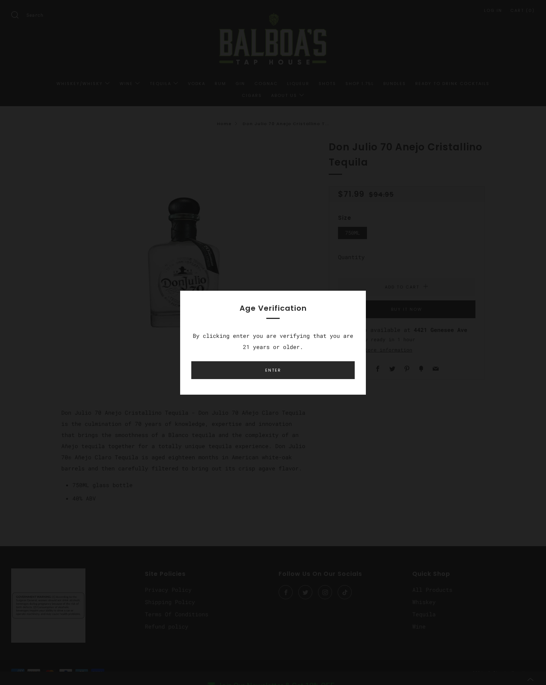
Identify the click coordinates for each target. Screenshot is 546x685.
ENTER (273, 370)
